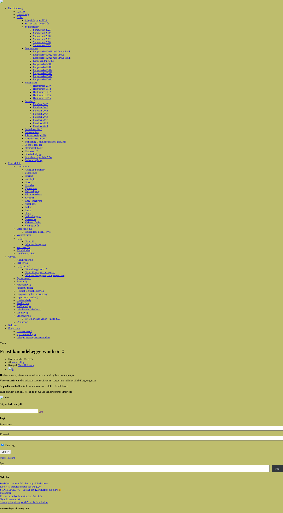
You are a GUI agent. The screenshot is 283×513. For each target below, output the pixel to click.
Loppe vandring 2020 (43, 60)
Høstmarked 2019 (42, 85)
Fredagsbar (5, 492)
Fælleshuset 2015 (33, 129)
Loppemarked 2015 (42, 76)
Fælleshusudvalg (25, 287)
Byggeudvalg (23, 266)
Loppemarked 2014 (42, 79)
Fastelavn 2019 (40, 107)
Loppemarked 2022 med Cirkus (48, 54)
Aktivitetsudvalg (25, 259)
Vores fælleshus (24, 228)
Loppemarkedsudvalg (27, 297)
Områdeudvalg (24, 300)
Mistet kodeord (7, 457)
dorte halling (18, 362)
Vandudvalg (22, 312)
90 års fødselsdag (33, 144)
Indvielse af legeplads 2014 (38, 157)
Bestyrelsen (14, 328)
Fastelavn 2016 (40, 116)
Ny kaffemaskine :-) (10, 499)
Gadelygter (30, 179)
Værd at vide (23, 166)
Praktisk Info (14, 163)
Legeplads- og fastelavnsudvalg (32, 294)
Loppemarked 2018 (42, 67)
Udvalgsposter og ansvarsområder (33, 337)
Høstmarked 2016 (42, 95)
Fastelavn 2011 (40, 126)
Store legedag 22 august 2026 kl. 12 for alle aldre (24, 502)
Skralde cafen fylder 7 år (37, 23)
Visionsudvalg (24, 315)
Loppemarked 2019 (42, 64)
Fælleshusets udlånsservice (38, 231)
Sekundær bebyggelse (35, 244)
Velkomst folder (33, 222)
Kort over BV (23, 247)
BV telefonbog (24, 250)
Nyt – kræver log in (26, 334)
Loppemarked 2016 (42, 73)
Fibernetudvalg (24, 284)
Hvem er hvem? (24, 331)
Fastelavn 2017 (40, 113)
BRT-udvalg (22, 262)
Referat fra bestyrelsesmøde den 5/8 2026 (20, 486)
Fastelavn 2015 (40, 120)
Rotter (28, 210)
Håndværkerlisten (33, 194)
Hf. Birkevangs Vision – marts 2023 (42, 318)
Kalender (12, 325)
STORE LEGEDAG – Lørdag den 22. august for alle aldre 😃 (30, 489)
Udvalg (12, 256)
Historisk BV (31, 151)
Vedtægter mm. (24, 235)
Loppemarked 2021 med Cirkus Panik (51, 57)
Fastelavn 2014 (40, 123)
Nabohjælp (30, 203)
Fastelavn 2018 (40, 110)
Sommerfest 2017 (42, 39)
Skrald (28, 213)
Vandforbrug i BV (26, 253)
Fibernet (29, 175)
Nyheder (21, 11)
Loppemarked (31, 48)
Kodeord (4, 434)
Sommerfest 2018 (42, 36)
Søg (2, 463)
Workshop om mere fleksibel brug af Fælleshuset (24, 483)
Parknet (28, 207)
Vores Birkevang (26, 365)
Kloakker (29, 197)
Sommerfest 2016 (42, 42)
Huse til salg (23, 14)
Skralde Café (23, 303)
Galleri (20, 17)
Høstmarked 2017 (42, 92)
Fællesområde (32, 132)
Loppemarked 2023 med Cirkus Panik (51, 51)
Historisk (29, 185)
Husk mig (9, 445)
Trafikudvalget (24, 306)
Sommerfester (32, 26)
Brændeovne (31, 172)
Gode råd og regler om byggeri (40, 272)
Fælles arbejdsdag (33, 160)
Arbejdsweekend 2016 (36, 138)
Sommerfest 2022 (42, 29)
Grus (27, 182)
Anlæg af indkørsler (35, 169)
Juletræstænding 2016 (35, 135)
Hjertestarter (31, 188)
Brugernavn (6, 424)
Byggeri (20, 238)
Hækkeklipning (32, 191)
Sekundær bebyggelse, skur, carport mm (44, 275)
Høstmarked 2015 (42, 98)
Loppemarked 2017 (42, 70)
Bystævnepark (24, 278)
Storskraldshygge (33, 154)
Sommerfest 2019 (42, 32)
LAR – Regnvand (33, 200)
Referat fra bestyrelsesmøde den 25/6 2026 (21, 496)
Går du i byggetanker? (36, 269)
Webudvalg (22, 322)
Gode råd (29, 241)
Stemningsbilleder (33, 147)
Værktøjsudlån (32, 225)
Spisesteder (30, 219)
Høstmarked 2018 (42, 88)
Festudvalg (22, 281)
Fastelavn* (30, 101)
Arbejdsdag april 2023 (36, 20)
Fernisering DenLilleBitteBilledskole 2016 (45, 141)
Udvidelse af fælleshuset (29, 309)
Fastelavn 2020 (40, 104)
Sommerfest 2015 (42, 45)
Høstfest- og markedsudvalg (30, 290)
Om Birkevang (15, 8)
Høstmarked (31, 82)
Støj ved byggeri (33, 216)
